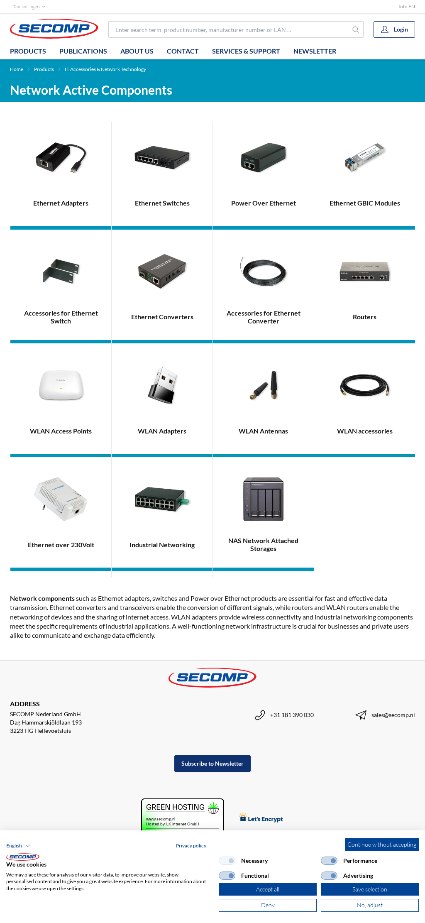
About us (137, 51)
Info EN (406, 6)
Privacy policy (191, 845)
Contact (183, 51)
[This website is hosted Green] (182, 818)
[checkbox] (227, 861)
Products (28, 51)
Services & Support (246, 51)
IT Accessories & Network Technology (105, 69)
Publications (83, 51)
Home (16, 69)
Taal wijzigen (26, 6)
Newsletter (314, 51)
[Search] (356, 29)
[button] (18, 845)
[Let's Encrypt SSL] (260, 818)
